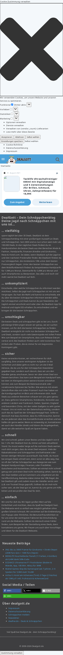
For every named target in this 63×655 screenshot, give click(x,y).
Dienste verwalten (15, 125)
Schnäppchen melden (19, 614)
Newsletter (13, 617)
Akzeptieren (6, 137)
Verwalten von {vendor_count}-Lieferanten (27, 128)
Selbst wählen (33, 137)
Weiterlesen (45, 202)
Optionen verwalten (16, 122)
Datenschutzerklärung (17, 148)
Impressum (11, 151)
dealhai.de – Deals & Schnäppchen (25, 621)
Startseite (5, 165)
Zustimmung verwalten (11, 652)
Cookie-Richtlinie (14, 144)
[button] (31, 49)
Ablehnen (19, 137)
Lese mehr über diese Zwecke (20, 131)
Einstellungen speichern (12, 141)
